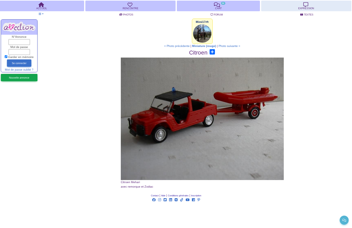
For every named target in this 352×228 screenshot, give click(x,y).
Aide (163, 195)
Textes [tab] (308, 14)
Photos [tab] (128, 14)
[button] (41, 14)
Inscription (196, 195)
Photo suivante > (229, 46)
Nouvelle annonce (19, 77)
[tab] (130, 6)
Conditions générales (178, 195)
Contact (155, 195)
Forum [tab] (218, 14)
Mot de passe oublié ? (19, 69)
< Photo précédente (177, 46)
